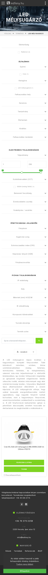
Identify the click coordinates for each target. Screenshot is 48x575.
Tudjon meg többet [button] (24, 564)
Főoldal (7, 33)
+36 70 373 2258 (24, 521)
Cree (26, 74)
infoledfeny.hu (24, 537)
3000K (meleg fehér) (25, 186)
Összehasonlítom (13, 475)
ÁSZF (40, 551)
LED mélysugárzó (25, 88)
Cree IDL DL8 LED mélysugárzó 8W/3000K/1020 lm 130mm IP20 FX (24, 448)
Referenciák (30, 551)
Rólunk (8, 551)
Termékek (20, 33)
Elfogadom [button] (24, 571)
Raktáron (25, 52)
